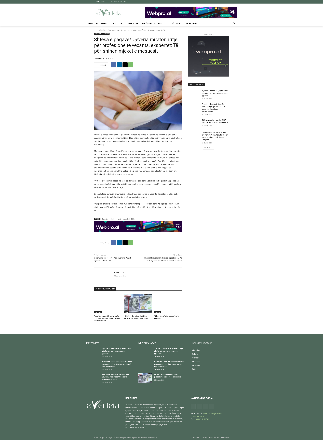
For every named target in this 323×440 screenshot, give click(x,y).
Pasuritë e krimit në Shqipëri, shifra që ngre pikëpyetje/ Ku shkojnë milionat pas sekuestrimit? (107, 318)
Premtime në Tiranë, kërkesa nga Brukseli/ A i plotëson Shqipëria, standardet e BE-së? (115, 376)
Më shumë (207, 148)
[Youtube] (227, 1)
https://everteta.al (120, 276)
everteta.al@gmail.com (212, 413)
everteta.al (129, 438)
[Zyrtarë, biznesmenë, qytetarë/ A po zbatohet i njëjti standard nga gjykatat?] (194, 94)
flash (112, 219)
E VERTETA (100, 58)
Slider (133, 219)
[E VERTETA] (104, 274)
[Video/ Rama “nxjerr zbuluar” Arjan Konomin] (168, 303)
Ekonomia (106, 34)
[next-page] (99, 326)
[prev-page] (95, 326)
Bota (126, 312)
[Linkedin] (119, 64)
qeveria (126, 219)
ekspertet (104, 219)
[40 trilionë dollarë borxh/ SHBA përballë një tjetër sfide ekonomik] (138, 303)
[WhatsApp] (130, 64)
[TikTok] (220, 1)
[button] (234, 23)
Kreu (95, 30)
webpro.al (153, 438)
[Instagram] (217, 1)
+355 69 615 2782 (202, 419)
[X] (223, 1)
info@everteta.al (197, 416)
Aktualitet (102, 30)
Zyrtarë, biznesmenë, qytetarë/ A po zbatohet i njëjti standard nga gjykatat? (215, 93)
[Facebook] (213, 1)
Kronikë (157, 312)
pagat (119, 219)
